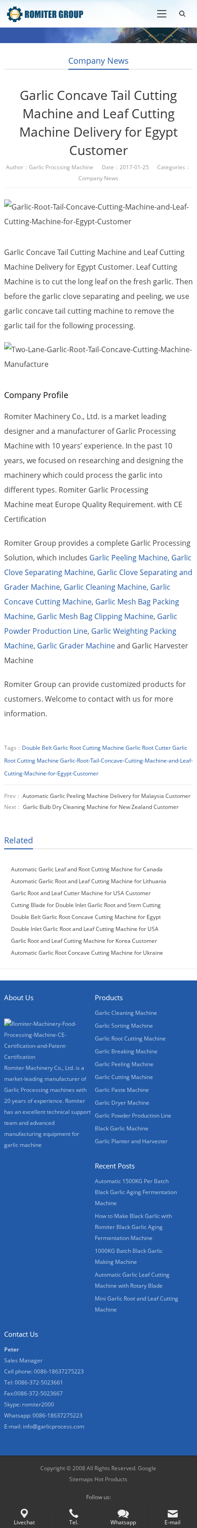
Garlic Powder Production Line (133, 1115)
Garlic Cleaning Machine (105, 587)
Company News (98, 60)
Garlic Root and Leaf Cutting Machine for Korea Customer (84, 941)
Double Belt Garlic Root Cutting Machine (73, 748)
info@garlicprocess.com (53, 1426)
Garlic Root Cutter (148, 748)
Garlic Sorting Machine (124, 1026)
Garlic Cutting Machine (124, 1077)
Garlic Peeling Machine (128, 558)
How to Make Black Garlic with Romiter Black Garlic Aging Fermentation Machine (133, 1227)
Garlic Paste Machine (122, 1090)
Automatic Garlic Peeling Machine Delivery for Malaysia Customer (106, 796)
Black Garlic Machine (121, 1128)
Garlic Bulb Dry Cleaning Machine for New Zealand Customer (101, 807)
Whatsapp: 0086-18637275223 (43, 1415)
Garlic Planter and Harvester (131, 1141)
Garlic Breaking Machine (126, 1051)
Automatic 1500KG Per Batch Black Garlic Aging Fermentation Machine (136, 1192)
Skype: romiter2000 (29, 1404)
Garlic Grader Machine (76, 646)
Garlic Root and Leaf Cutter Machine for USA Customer (81, 893)
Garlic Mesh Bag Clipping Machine (95, 616)
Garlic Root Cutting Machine (130, 1038)
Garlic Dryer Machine (122, 1103)
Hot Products (110, 1479)
